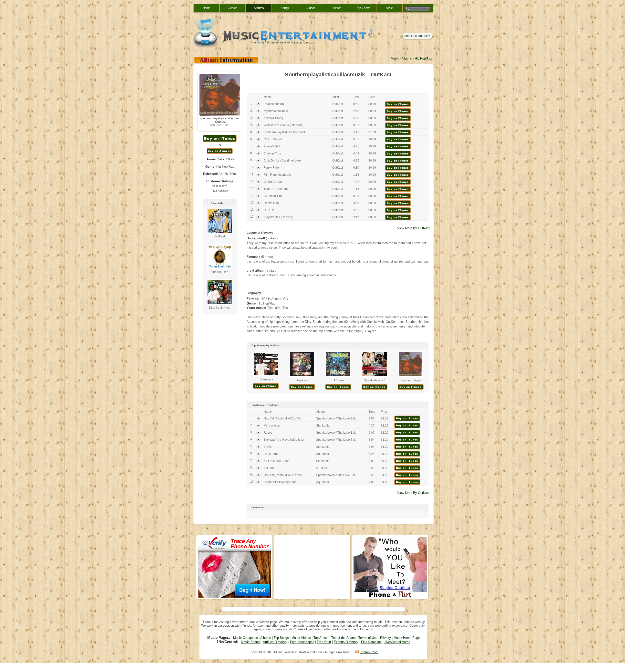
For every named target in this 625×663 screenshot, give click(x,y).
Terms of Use (367, 638)
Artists (337, 8)
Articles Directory (275, 642)
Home (206, 8)
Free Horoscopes (302, 642)
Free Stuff (324, 642)
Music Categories (245, 638)
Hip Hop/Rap (423, 58)
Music (395, 58)
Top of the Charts (343, 638)
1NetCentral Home (397, 642)
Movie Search (250, 642)
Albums (259, 8)
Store (389, 8)
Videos (310, 8)
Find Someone (371, 642)
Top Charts (363, 8)
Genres (232, 8)
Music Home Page (407, 638)
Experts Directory (346, 642)
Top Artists (321, 638)
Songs (285, 8)
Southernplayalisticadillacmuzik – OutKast (220, 120)
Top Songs (281, 638)
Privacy (385, 638)
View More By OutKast (413, 228)
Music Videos (301, 638)
